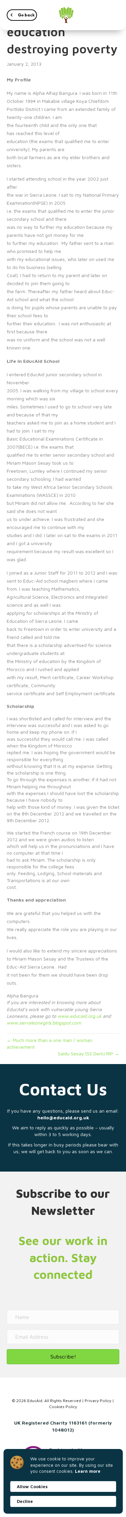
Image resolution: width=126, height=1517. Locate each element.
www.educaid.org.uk (79, 1016)
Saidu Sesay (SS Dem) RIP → (88, 1053)
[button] (22, 15)
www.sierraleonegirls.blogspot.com (44, 1023)
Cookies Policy (63, 1406)
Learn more (87, 1471)
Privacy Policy (98, 1400)
